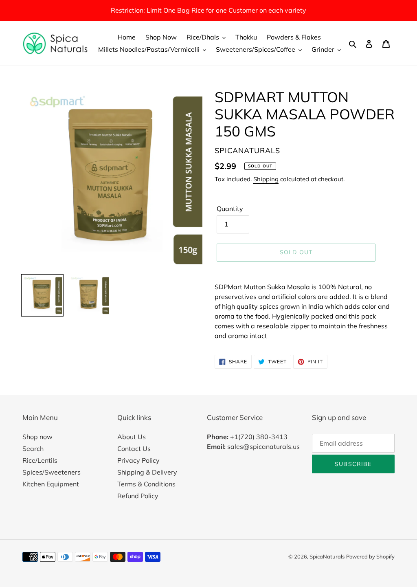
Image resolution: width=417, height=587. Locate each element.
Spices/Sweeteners (51, 472)
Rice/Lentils (39, 460)
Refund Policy (137, 496)
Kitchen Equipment (50, 484)
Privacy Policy (138, 460)
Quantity (230, 208)
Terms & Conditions (146, 484)
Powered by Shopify (370, 556)
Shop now (37, 437)
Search (33, 448)
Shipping (266, 179)
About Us (131, 437)
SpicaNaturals (327, 556)
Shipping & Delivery (147, 472)
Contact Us (134, 448)
